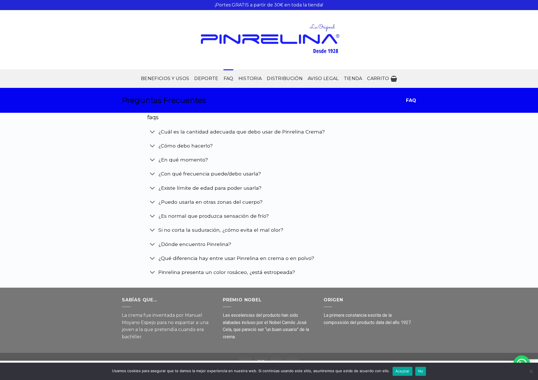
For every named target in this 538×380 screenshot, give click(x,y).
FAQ (228, 78)
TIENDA (353, 78)
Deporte (206, 78)
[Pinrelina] (269, 39)
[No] (531, 373)
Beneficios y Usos (165, 78)
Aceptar (402, 371)
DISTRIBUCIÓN (285, 78)
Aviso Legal (323, 78)
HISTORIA (250, 78)
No (420, 371)
